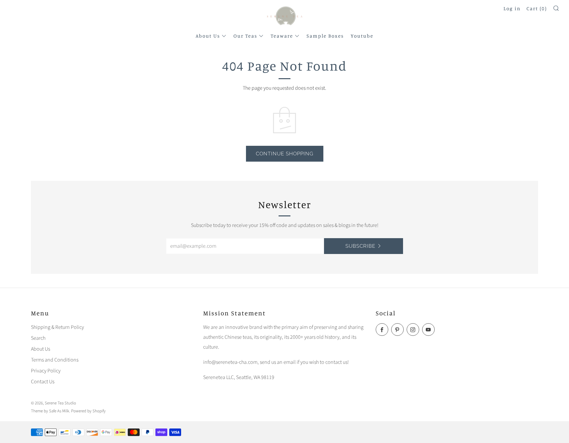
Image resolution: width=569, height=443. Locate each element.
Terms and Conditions (54, 360)
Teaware (282, 36)
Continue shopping (284, 154)
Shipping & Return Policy (57, 327)
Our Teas (245, 36)
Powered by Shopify (88, 411)
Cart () (537, 8)
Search (38, 338)
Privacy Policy (46, 370)
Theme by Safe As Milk (50, 411)
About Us (208, 36)
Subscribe (360, 246)
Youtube (362, 36)
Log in (512, 8)
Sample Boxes (325, 36)
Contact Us (42, 381)
